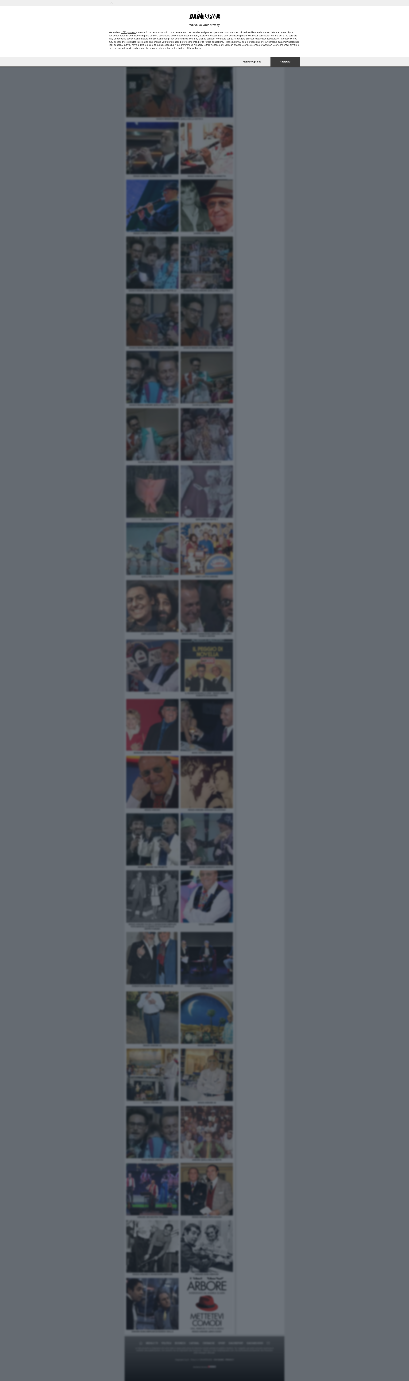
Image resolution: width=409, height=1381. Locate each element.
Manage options (252, 61)
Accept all (285, 61)
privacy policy (157, 48)
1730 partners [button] (128, 32)
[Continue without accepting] (111, 3)
